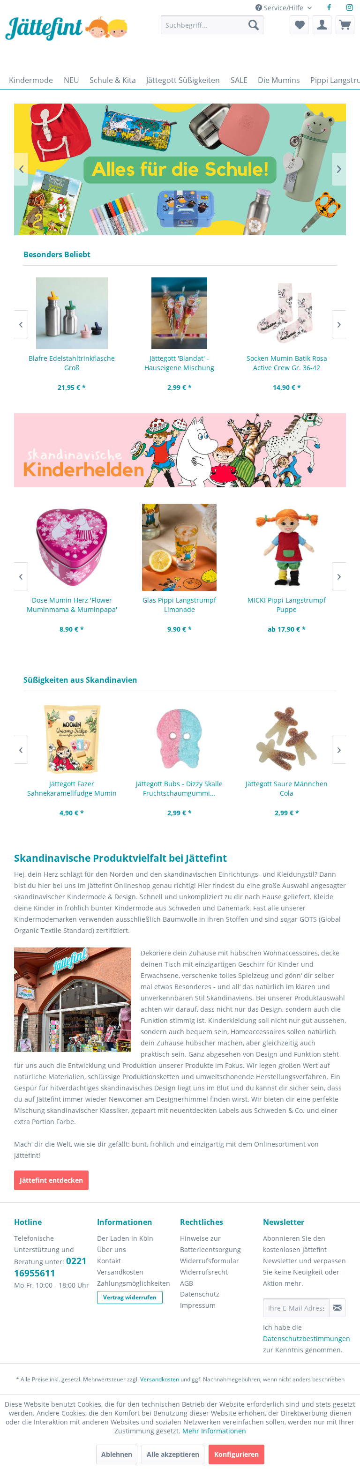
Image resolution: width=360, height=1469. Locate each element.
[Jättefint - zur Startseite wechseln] (66, 41)
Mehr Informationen (214, 1430)
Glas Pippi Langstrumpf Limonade (179, 605)
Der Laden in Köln (125, 1238)
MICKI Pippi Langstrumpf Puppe (287, 605)
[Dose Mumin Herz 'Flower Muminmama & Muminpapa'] (72, 547)
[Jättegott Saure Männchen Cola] (286, 739)
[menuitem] (212, 29)
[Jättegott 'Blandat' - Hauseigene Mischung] (179, 313)
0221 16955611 (50, 1267)
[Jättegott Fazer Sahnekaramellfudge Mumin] (72, 739)
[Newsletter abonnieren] (337, 1307)
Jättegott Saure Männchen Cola (287, 788)
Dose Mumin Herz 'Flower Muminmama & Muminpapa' (72, 605)
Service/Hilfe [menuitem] (283, 7)
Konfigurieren (236, 1454)
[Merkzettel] (299, 24)
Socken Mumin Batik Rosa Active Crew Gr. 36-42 (287, 363)
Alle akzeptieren (173, 1454)
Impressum (198, 1305)
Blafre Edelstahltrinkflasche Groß (72, 363)
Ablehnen (116, 1454)
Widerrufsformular (209, 1260)
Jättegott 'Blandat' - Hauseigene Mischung (179, 363)
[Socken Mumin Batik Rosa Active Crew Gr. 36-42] (286, 313)
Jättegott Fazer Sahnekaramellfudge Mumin (72, 788)
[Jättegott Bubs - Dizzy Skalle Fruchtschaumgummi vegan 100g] (179, 739)
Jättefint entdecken (51, 1180)
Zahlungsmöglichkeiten (133, 1283)
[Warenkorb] (345, 24)
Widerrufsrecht (204, 1272)
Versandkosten (120, 1272)
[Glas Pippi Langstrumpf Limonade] (179, 547)
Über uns (111, 1249)
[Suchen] (253, 24)
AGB (186, 1283)
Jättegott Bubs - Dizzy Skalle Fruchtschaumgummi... (179, 788)
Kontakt (109, 1260)
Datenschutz (199, 1294)
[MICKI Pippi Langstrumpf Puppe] (286, 547)
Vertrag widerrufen (130, 1297)
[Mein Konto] (322, 24)
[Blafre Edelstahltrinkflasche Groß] (72, 313)
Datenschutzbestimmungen (306, 1338)
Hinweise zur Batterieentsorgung (210, 1244)
